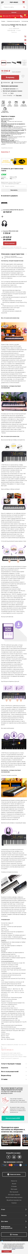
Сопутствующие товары (11, 1064)
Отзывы (4, 1079)
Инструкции (14, 1192)
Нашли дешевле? (16, 71)
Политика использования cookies (18, 1248)
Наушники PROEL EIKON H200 (10, 231)
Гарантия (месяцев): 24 (7, 1050)
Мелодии (14, 1189)
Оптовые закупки (14, 1194)
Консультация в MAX (13, 1118)
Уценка (13, 1203)
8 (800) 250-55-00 (16, 1239)
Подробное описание (7, 147)
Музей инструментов (14, 1200)
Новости (14, 1181)
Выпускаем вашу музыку (14, 1197)
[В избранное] (23, 77)
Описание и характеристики (12, 254)
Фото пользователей (10, 1072)
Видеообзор (6, 1075)
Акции (14, 1183)
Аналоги (4, 1068)
